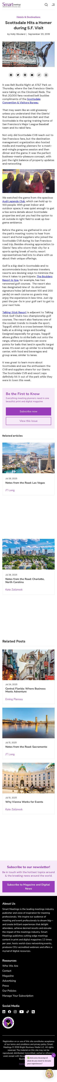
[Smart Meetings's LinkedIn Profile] (4, 1011)
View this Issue (29, 421)
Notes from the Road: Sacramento (26, 747)
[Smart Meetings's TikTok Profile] (28, 1011)
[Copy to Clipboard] (39, 75)
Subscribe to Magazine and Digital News (28, 886)
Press (5, 985)
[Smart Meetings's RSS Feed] (33, 1011)
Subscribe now (28, 411)
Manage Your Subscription (17, 995)
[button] (49, 1074)
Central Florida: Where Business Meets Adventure (25, 690)
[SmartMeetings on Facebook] (10, 75)
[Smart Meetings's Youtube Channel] (22, 1011)
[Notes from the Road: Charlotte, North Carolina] (28, 554)
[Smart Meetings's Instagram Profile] (15, 1011)
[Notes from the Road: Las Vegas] (28, 458)
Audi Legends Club (13, 201)
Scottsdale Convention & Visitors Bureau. (21, 100)
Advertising (9, 981)
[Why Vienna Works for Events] (28, 778)
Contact (6, 971)
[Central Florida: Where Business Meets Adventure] (28, 664)
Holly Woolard (18, 34)
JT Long (10, 490)
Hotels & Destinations (28, 17)
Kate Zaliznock (14, 589)
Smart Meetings (11, 5)
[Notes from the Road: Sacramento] (28, 723)
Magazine (8, 976)
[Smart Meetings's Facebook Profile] (9, 1011)
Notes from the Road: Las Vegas (25, 483)
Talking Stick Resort (14, 312)
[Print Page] (46, 75)
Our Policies (9, 990)
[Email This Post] (32, 75)
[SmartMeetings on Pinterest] (25, 75)
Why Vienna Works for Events (24, 802)
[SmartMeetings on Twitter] (17, 75)
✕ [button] (54, 1055)
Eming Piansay (14, 699)
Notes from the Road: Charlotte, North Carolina (24, 580)
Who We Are (10, 966)
